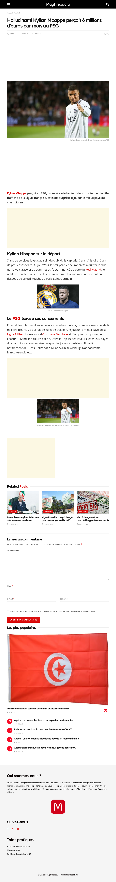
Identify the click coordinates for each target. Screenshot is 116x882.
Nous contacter (14, 850)
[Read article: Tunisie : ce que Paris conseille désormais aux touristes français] (58, 669)
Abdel (11, 33)
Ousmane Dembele (55, 334)
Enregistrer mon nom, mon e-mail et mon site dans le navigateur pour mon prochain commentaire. (53, 611)
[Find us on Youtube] (18, 829)
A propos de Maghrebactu (18, 846)
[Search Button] (107, 4)
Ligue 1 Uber (15, 334)
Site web (64, 599)
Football (17, 13)
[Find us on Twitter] (12, 829)
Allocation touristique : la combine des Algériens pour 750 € (45, 747)
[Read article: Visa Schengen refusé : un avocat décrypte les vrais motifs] (93, 502)
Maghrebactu (58, 4)
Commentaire (14, 550)
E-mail (11, 598)
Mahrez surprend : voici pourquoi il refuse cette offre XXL (43, 729)
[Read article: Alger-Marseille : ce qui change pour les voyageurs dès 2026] (58, 502)
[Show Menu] (8, 4)
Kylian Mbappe (16, 193)
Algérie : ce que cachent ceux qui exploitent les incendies (43, 720)
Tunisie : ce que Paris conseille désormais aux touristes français (38, 708)
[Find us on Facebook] (7, 829)
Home (9, 13)
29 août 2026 (13, 524)
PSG (15, 318)
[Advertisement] (58, 59)
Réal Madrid (93, 269)
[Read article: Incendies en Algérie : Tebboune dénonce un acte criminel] (23, 502)
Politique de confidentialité (19, 854)
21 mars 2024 (25, 33)
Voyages (48, 511)
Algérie (12, 511)
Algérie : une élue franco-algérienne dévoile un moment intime (46, 738)
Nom (10, 586)
